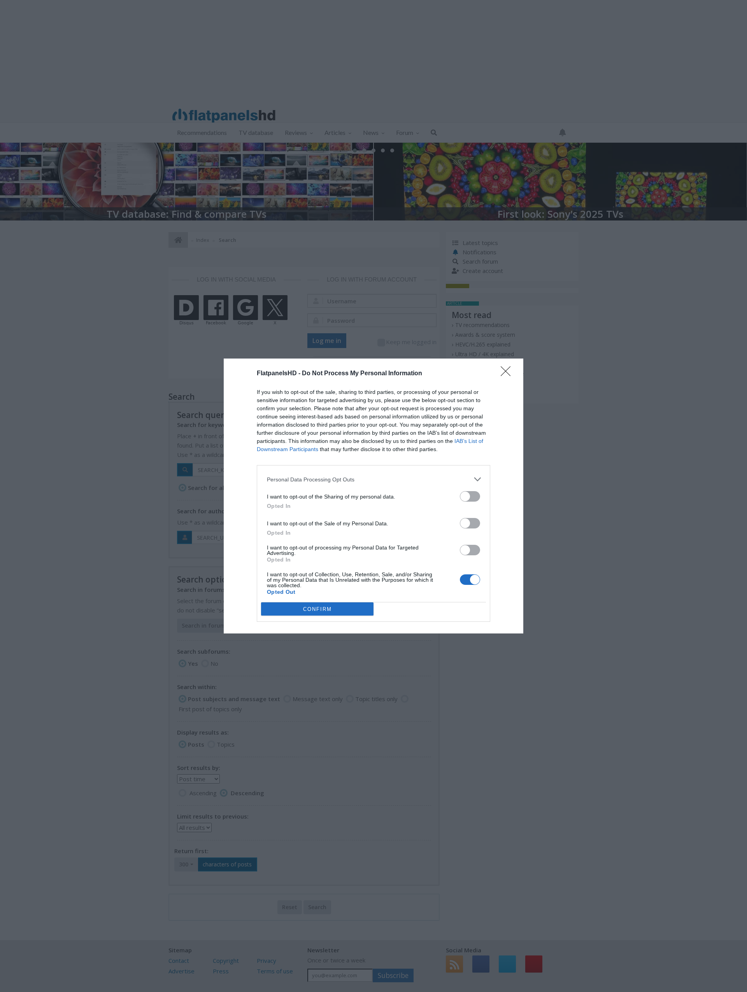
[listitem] (373, 479)
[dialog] (373, 496)
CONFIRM (317, 609)
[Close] (508, 373)
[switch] (470, 496)
